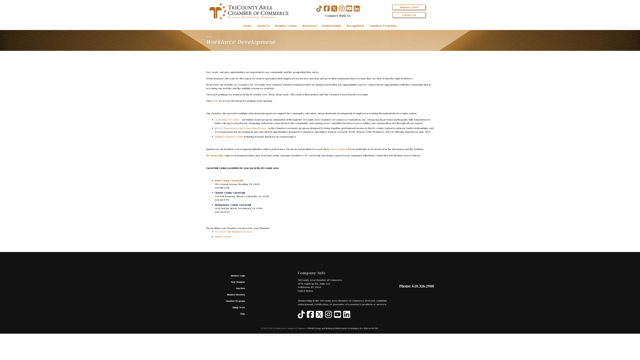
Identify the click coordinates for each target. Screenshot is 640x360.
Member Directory (236, 294)
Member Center (286, 25)
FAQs (242, 313)
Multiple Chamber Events (229, 136)
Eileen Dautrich (338, 149)
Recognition (355, 25)
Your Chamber (238, 282)
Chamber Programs (383, 25)
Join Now (240, 288)
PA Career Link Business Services (233, 231)
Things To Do (238, 307)
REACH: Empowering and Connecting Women (240, 128)
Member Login (409, 7)
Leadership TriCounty (227, 119)
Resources (309, 25)
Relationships (332, 25)
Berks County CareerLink (229, 180)
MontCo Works (223, 236)
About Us (263, 25)
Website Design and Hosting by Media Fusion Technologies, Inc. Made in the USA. (343, 328)
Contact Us (409, 15)
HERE (215, 100)
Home (248, 25)
